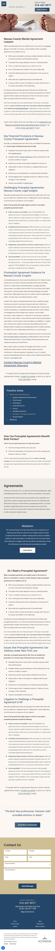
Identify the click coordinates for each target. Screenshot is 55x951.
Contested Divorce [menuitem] (19, 406)
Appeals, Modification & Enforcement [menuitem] (24, 397)
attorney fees (28, 183)
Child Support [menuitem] (17, 403)
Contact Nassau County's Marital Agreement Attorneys (22, 364)
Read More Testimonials (27, 825)
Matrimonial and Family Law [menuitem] (19, 394)
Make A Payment (42, 9)
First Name (7, 850)
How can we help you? (10, 869)
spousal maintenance (26, 157)
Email (30, 857)
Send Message (27, 886)
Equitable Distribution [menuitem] (19, 411)
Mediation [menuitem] (13, 420)
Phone (6, 857)
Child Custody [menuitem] (17, 400)
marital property (16, 153)
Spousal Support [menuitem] (18, 417)
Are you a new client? (10, 863)
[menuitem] (15, 921)
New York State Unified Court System (15, 337)
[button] (3, 948)
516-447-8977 (43, 5)
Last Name (31, 850)
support (16, 177)
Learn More (27, 550)
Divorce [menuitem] (15, 408)
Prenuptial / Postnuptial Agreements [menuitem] (24, 414)
